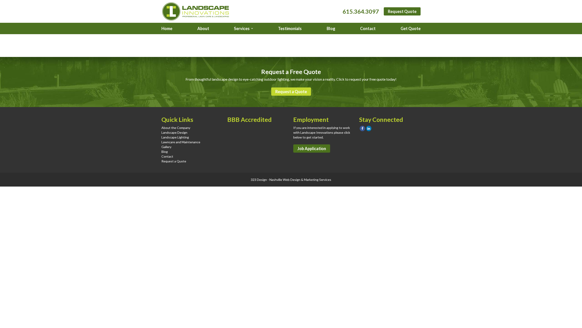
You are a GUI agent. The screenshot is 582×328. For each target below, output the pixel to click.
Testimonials (290, 28)
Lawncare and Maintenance (180, 142)
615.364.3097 (361, 11)
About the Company (175, 128)
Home (166, 28)
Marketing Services (317, 180)
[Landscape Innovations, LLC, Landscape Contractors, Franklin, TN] (250, 135)
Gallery (166, 147)
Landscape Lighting (175, 137)
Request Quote (402, 11)
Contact (368, 28)
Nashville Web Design (284, 180)
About (203, 28)
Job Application (311, 148)
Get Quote (411, 28)
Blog (331, 28)
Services (242, 28)
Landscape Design (174, 132)
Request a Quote (291, 91)
